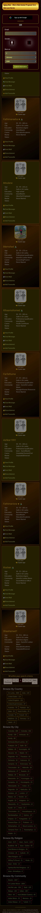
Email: (7, 29)
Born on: (7, 49)
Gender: (7, 39)
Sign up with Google (20, 17)
